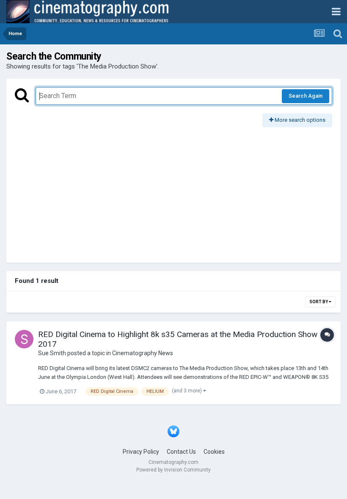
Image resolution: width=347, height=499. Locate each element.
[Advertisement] (173, 191)
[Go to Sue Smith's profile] (24, 339)
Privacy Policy (141, 451)
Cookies (214, 451)
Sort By (319, 301)
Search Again (305, 96)
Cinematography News (142, 353)
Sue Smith (52, 353)
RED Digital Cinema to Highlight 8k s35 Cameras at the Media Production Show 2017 (177, 339)
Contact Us (181, 451)
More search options (299, 120)
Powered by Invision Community (173, 470)
